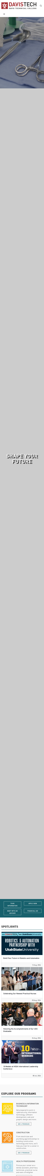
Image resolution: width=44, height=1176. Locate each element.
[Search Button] (40, 6)
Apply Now (33, 903)
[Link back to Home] (19, 5)
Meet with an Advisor (12, 912)
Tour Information (12, 904)
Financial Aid (32, 911)
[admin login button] (1, 885)
